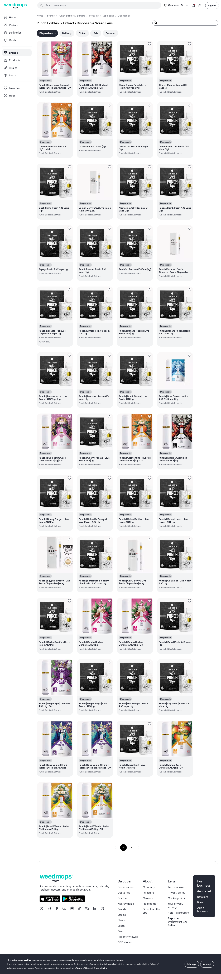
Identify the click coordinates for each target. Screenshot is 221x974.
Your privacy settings (175, 905)
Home (40, 15)
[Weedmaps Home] (15, 5)
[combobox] (101, 5)
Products (94, 15)
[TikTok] (79, 908)
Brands (51, 15)
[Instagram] (49, 908)
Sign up (212, 5)
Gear (121, 931)
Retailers (202, 896)
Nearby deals (126, 903)
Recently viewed (128, 936)
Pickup (82, 33)
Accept (207, 964)
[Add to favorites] (69, 44)
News (121, 920)
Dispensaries (125, 887)
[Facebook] (56, 908)
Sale (96, 33)
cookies (27, 960)
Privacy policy (176, 892)
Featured (110, 33)
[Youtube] (64, 908)
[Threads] (102, 908)
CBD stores (125, 942)
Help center (150, 903)
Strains (122, 914)
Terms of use (176, 887)
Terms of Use (82, 968)
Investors (148, 892)
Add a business (202, 909)
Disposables (124, 15)
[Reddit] (72, 908)
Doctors (122, 898)
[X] (41, 908)
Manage (191, 964)
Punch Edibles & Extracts (72, 15)
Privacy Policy (100, 968)
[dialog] (110, 964)
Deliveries (124, 892)
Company (149, 887)
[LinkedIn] (94, 908)
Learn (121, 925)
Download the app (151, 910)
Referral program (178, 912)
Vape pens (108, 15)
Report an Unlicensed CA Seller (177, 921)
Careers (148, 898)
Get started (204, 891)
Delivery (67, 33)
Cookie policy (176, 898)
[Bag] (200, 5)
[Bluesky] (87, 908)
